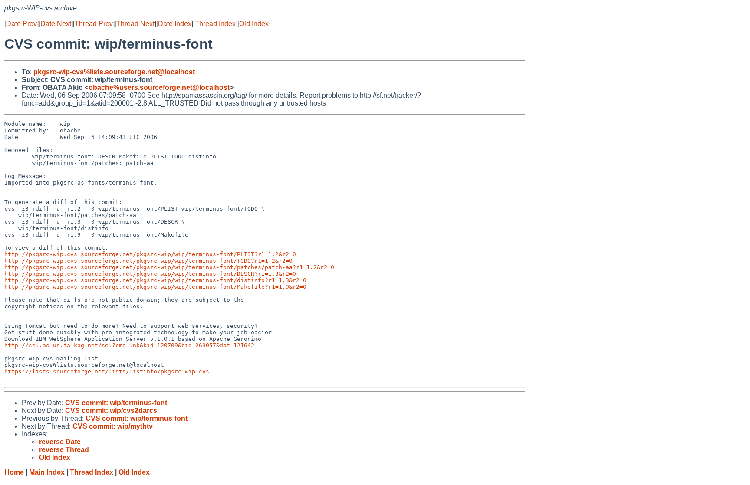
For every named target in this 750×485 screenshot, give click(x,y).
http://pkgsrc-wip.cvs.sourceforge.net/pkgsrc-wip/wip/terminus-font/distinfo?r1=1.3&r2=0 (155, 280)
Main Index (47, 472)
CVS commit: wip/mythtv (112, 426)
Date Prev (21, 23)
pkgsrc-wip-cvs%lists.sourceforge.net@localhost (114, 72)
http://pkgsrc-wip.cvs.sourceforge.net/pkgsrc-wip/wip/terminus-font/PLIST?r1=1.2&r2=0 (150, 254)
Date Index (174, 23)
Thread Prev (94, 23)
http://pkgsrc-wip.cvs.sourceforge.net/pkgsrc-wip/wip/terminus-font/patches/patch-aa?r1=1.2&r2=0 (169, 267)
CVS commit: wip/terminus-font (116, 402)
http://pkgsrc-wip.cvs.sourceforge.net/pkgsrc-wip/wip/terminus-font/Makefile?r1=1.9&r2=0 (155, 287)
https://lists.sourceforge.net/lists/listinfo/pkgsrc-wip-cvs (106, 371)
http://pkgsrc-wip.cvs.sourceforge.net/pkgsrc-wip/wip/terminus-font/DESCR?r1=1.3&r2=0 (150, 274)
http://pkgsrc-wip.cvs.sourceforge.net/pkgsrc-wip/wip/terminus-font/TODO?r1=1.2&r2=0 (148, 260)
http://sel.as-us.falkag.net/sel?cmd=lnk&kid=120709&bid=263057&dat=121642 (129, 345)
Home (14, 472)
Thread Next (135, 23)
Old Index (254, 23)
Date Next (55, 23)
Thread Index (215, 23)
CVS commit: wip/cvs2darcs (111, 410)
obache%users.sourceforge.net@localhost (159, 87)
